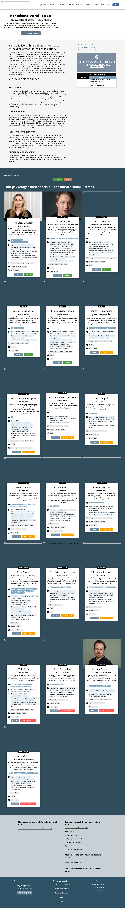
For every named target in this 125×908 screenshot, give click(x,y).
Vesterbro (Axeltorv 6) (61, 893)
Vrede (71, 261)
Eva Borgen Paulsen (23, 222)
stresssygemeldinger (21, 56)
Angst (12, 245)
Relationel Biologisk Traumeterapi (19, 242)
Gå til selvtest (97, 66)
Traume (20, 259)
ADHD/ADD (53, 242)
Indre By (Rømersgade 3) (61, 888)
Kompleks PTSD (64, 254)
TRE (76, 238)
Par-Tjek (106, 248)
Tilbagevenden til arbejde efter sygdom (20, 247)
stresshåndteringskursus (29, 155)
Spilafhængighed (65, 246)
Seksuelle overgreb (66, 248)
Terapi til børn (14, 425)
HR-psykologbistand (71, 831)
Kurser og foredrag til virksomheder (24, 245)
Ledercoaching (33, 251)
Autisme (35, 704)
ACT (51, 238)
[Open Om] (110, 5)
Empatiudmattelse (15, 257)
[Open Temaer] (56, 5)
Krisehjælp (13, 253)
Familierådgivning (71, 342)
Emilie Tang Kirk (102, 398)
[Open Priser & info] (104, 5)
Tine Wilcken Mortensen (62, 572)
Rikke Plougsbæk (101, 487)
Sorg (12, 249)
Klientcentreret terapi (31, 589)
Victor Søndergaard (62, 221)
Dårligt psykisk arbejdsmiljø (24, 253)
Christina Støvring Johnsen (62, 397)
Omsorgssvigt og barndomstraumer (19, 251)
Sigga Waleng (23, 572)
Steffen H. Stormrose (101, 310)
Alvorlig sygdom (61, 250)
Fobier (33, 255)
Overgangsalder (63, 331)
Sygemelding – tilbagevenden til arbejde (78, 846)
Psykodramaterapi (110, 587)
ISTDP (109, 686)
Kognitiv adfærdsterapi (16, 240)
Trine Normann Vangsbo (23, 398)
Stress (33, 247)
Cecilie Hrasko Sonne (23, 310)
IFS (30, 684)
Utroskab (63, 242)
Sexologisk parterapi (69, 514)
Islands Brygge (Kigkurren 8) (61, 884)
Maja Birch (23, 669)
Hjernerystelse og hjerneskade (18, 611)
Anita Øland (23, 756)
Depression (14, 259)
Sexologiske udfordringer (56, 514)
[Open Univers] (91, 5)
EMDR (90, 587)
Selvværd (58, 248)
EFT (93, 328)
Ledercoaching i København (74, 842)
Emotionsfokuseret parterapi (18, 589)
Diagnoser (13, 617)
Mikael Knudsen (23, 487)
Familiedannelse (15, 336)
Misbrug (71, 252)
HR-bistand (28, 255)
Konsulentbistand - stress (17, 255)
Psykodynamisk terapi (25, 686)
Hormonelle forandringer (56, 418)
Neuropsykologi (70, 238)
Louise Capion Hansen (62, 310)
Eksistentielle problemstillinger (29, 257)
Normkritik (56, 506)
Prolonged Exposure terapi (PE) (18, 506)
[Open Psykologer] (47, 5)
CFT (51, 506)
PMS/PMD (23, 781)
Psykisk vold (18, 249)
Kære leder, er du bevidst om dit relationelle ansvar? (100, 80)
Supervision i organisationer (74, 850)
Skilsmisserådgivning (65, 336)
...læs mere (23, 236)
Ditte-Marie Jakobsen (101, 572)
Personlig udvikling (71, 250)
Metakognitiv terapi (19, 328)
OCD (35, 606)
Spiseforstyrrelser (54, 246)
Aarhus (62, 897)
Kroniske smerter (54, 254)
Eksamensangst (54, 259)
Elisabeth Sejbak (62, 487)
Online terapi (62, 901)
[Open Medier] (82, 5)
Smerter (52, 248)
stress (61, 121)
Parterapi (109, 246)
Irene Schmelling (62, 669)
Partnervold (25, 429)
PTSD (58, 242)
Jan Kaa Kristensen (101, 669)
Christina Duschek (102, 221)
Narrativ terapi (112, 328)
